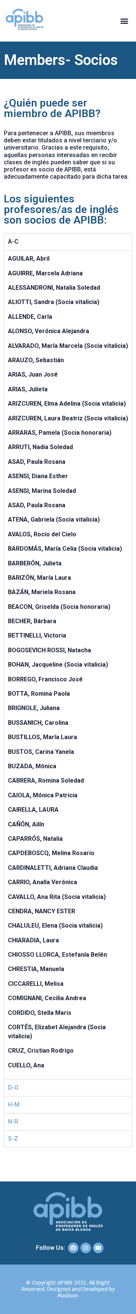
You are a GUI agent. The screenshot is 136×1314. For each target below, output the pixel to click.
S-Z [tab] (13, 1138)
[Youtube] (98, 1248)
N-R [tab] (13, 1121)
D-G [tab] (13, 1087)
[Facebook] (73, 1248)
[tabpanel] (68, 664)
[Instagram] (85, 1248)
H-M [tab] (14, 1104)
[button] (124, 21)
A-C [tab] (13, 241)
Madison (68, 1295)
